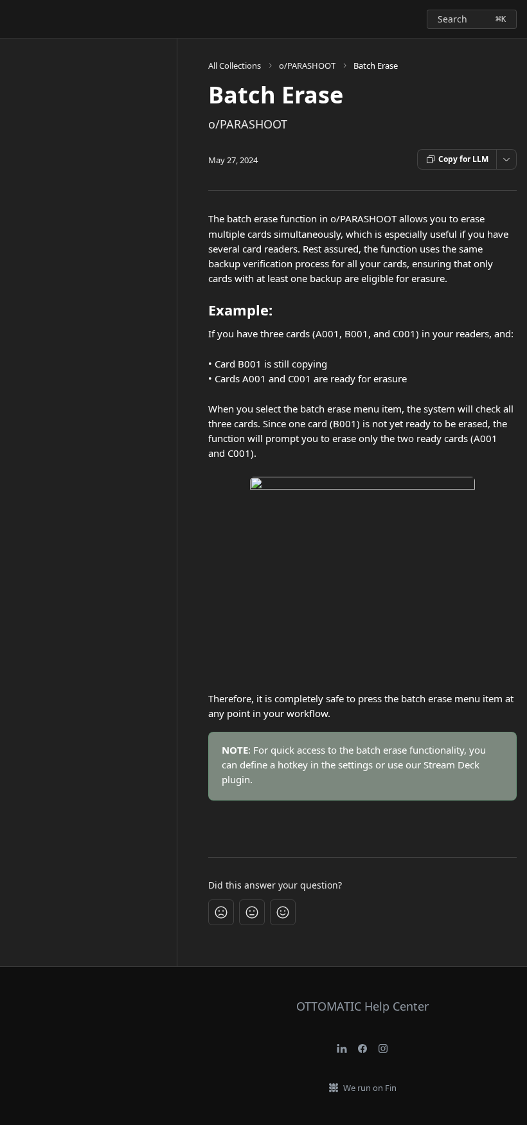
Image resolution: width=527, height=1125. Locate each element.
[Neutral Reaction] (252, 912)
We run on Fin (370, 1088)
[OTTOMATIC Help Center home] (12, 19)
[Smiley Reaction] (283, 912)
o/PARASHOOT (307, 65)
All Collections (234, 65)
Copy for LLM (463, 159)
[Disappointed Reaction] (221, 912)
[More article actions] (506, 159)
